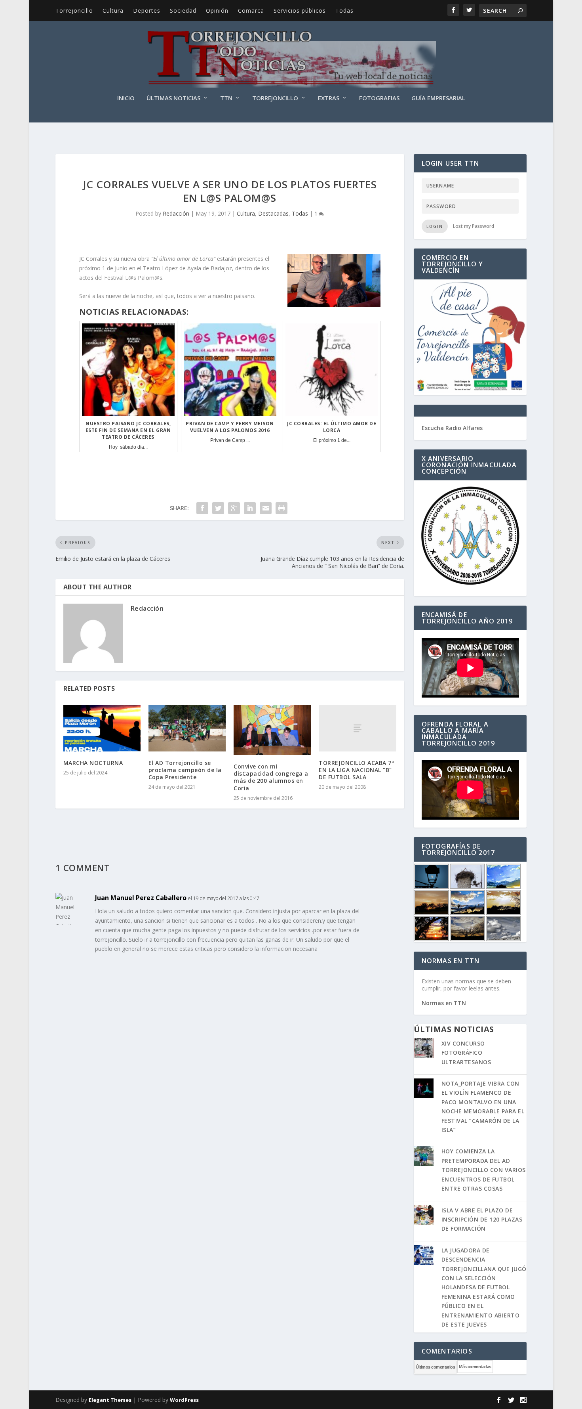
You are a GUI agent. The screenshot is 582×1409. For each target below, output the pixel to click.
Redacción (176, 213)
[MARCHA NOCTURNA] (102, 728)
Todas (344, 10)
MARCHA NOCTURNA (93, 763)
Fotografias (379, 98)
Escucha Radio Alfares (452, 428)
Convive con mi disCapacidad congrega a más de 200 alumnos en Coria (271, 777)
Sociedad (183, 10)
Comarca (251, 10)
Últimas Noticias (173, 98)
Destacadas (273, 213)
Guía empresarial (438, 98)
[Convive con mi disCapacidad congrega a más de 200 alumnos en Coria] (272, 730)
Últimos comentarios (435, 1367)
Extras (328, 98)
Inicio (126, 98)
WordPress (184, 1399)
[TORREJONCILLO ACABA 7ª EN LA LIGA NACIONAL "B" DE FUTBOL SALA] (357, 728)
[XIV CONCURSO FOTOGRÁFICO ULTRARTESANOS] (424, 1049)
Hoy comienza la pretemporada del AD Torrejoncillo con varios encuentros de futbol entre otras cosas (483, 1169)
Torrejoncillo (74, 10)
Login (434, 226)
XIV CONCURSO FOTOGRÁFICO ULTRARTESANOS (466, 1053)
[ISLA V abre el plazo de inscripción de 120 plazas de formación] (424, 1216)
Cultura (113, 10)
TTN (226, 98)
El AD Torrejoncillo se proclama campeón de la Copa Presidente (185, 770)
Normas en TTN (444, 1003)
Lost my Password (473, 226)
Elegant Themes (110, 1399)
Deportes (146, 10)
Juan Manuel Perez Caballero (140, 897)
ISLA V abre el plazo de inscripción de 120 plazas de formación (482, 1219)
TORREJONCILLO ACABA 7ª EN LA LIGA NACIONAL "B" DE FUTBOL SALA (356, 770)
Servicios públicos (300, 10)
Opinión (217, 10)
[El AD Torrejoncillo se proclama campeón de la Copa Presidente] (187, 728)
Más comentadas (475, 1366)
